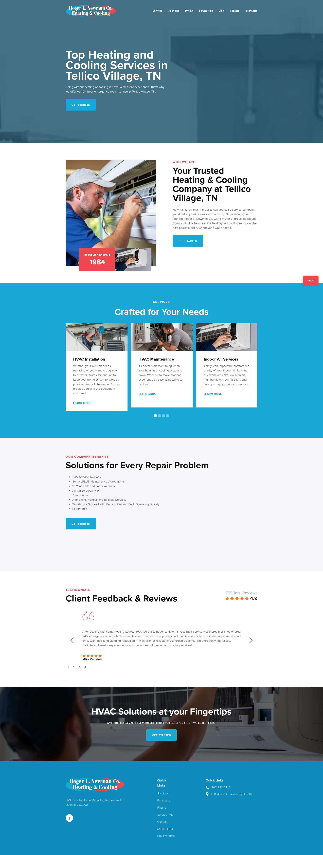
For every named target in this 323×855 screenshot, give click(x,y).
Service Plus (206, 11)
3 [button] (79, 666)
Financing (173, 11)
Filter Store (251, 11)
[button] (250, 372)
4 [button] (85, 666)
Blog (221, 11)
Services (157, 11)
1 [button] (68, 666)
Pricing (189, 11)
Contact (234, 11)
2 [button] (74, 666)
